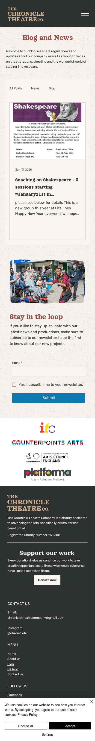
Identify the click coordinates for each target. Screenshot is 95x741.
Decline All (25, 725)
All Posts (15, 88)
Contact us (15, 674)
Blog (52, 88)
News (35, 88)
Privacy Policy (28, 714)
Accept (70, 725)
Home (11, 654)
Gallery (12, 669)
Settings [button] (47, 734)
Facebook (14, 695)
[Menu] (85, 13)
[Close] (88, 704)
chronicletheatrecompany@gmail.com (35, 618)
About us (13, 659)
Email (17, 363)
